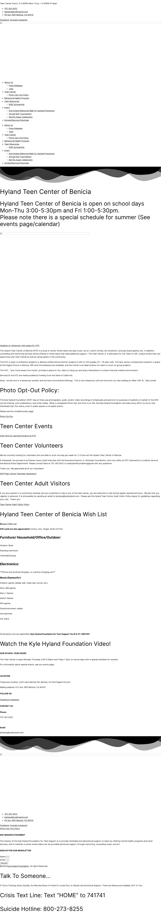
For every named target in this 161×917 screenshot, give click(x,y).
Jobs (11, 89)
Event (7, 107)
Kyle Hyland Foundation (18, 866)
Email (2, 860)
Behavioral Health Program (16, 98)
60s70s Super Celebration (21, 117)
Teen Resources (11, 101)
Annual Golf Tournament (20, 114)
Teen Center (10, 92)
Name (3, 857)
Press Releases (15, 85)
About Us (8, 82)
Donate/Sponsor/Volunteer (16, 120)
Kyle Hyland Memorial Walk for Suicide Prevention (32, 111)
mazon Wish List (8, 524)
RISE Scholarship (16, 104)
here (31, 411)
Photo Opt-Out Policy (19, 95)
